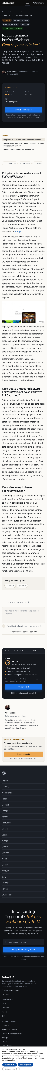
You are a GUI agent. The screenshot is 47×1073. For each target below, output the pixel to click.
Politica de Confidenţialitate (12, 1034)
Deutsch (5, 805)
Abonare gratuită (23, 754)
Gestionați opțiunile (11, 1069)
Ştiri (3, 1016)
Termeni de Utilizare (9, 1030)
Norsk (4, 859)
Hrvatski (6, 883)
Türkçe (5, 840)
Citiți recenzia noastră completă (23, 693)
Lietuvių (5, 787)
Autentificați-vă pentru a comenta (23, 632)
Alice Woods (12, 71)
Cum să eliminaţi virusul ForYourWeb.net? (19, 150)
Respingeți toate (25, 1065)
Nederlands (7, 793)
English (5, 780)
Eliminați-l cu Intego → (23, 110)
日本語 (5, 889)
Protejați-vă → (23, 687)
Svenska (6, 846)
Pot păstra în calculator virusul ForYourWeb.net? (22, 140)
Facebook (5, 994)
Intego (18, 231)
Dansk (5, 829)
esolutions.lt (16, 990)
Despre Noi (6, 1026)
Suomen (5, 853)
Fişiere (4, 1012)
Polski (4, 799)
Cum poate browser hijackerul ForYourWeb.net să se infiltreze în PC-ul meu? (23, 144)
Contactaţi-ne (7, 1046)
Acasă (4, 12)
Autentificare (38, 3)
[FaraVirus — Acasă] (9, 3)
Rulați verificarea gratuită (23, 949)
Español (5, 835)
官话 (4, 876)
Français (6, 810)
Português (6, 823)
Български (7, 895)
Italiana (5, 816)
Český (5, 865)
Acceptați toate (9, 1065)
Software (5, 1008)
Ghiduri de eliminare (19, 12)
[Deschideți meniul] (27, 3)
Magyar (5, 870)
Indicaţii (5, 1038)
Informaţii (5, 1042)
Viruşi (4, 1004)
